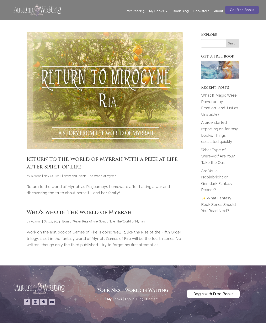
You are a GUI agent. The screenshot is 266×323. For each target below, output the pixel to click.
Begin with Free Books (213, 294)
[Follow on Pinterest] (43, 302)
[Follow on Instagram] (35, 302)
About (218, 11)
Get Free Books (242, 10)
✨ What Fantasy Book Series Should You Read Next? (218, 204)
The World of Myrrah (102, 176)
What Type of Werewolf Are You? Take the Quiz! (218, 156)
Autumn (36, 176)
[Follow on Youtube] (52, 302)
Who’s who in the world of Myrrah (79, 212)
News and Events (75, 176)
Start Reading (134, 11)
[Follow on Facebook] (27, 302)
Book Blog (181, 11)
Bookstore (201, 11)
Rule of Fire (90, 221)
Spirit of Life (107, 221)
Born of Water (71, 221)
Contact (152, 299)
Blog (140, 299)
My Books (156, 11)
